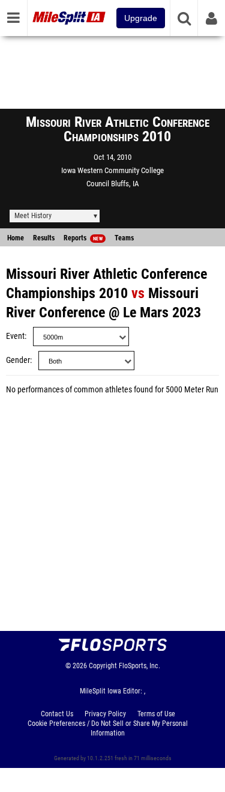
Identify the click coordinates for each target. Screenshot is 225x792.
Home (15, 238)
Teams (124, 238)
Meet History (33, 216)
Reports (83, 238)
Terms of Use (156, 714)
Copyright (103, 666)
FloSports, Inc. (139, 666)
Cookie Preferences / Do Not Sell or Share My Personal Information (108, 728)
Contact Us (57, 714)
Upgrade (140, 18)
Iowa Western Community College (112, 170)
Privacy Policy (105, 714)
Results (44, 238)
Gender (18, 360)
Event (15, 336)
